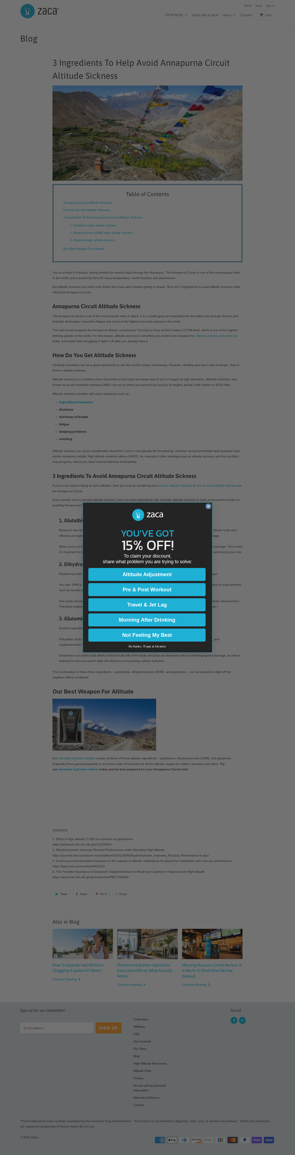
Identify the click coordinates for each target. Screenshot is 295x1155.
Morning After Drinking (147, 620)
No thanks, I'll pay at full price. (147, 646)
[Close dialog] (208, 506)
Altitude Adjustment (147, 574)
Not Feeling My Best (147, 635)
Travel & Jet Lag (147, 605)
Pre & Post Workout (147, 589)
